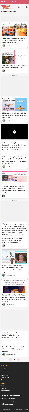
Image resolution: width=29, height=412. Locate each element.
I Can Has (3, 368)
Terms (14, 409)
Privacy (17, 409)
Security (20, 409)
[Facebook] (23, 7)
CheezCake (15, 2)
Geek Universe (5, 377)
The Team (3, 386)
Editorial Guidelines (6, 390)
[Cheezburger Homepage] (14, 405)
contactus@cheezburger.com (9, 401)
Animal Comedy (5, 375)
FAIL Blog (3, 370)
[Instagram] (19, 7)
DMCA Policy (25, 409)
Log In (26, 2)
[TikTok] (26, 7)
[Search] (4, 2)
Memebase (4, 373)
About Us (3, 388)
